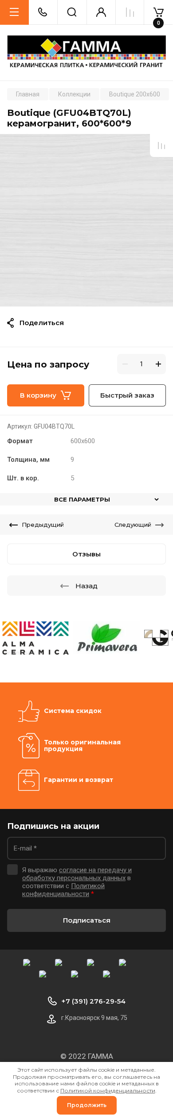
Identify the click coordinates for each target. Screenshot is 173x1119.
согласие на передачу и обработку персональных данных (77, 874)
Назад (86, 586)
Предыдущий (43, 524)
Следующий (132, 524)
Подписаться (86, 920)
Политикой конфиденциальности (63, 890)
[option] (86, 220)
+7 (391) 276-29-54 (93, 1001)
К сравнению (161, 145)
